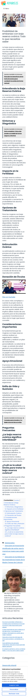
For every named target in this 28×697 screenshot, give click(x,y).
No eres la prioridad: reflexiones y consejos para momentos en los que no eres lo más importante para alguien (13, 624)
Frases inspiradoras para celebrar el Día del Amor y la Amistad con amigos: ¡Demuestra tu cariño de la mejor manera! (13, 632)
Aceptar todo (14, 685)
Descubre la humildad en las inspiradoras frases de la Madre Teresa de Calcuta (13, 560)
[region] (14, 682)
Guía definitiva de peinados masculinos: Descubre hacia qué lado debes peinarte (13, 644)
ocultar (17, 500)
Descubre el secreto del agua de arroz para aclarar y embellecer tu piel (13, 639)
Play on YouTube (8, 297)
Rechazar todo (14, 694)
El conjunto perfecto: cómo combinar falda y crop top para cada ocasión (13, 649)
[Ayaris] (9, 3)
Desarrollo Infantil (9, 665)
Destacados (10, 543)
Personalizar (14, 689)
